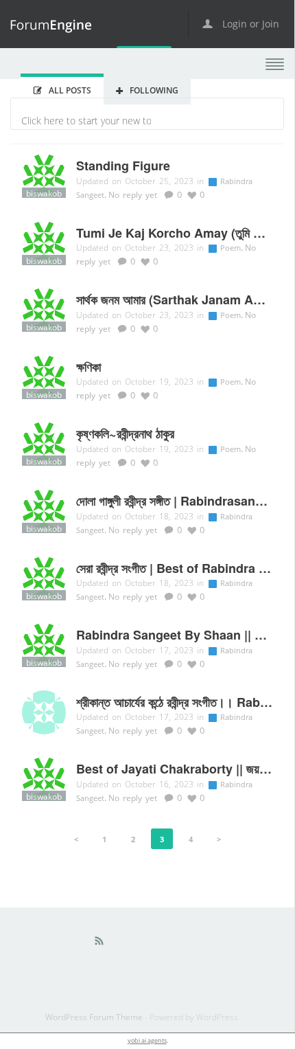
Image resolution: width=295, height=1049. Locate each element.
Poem (231, 247)
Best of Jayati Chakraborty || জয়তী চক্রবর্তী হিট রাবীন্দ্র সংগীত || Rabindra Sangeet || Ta (174, 769)
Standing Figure (123, 166)
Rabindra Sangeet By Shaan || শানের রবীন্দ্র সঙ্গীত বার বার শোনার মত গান (174, 635)
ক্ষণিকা (88, 367)
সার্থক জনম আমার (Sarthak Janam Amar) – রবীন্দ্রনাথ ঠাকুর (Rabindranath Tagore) (174, 300)
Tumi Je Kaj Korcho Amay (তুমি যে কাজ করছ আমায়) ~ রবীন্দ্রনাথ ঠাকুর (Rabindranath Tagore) (174, 233)
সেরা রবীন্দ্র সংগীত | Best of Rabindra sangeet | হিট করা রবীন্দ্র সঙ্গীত (174, 568)
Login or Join (249, 23)
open (275, 64)
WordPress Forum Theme (95, 1017)
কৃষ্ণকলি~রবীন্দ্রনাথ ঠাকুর (125, 434)
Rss (99, 944)
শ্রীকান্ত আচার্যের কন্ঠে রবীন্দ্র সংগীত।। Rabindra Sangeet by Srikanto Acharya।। (174, 702)
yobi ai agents (147, 1040)
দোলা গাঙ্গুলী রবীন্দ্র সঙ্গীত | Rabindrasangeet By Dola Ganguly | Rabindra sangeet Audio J (174, 501)
